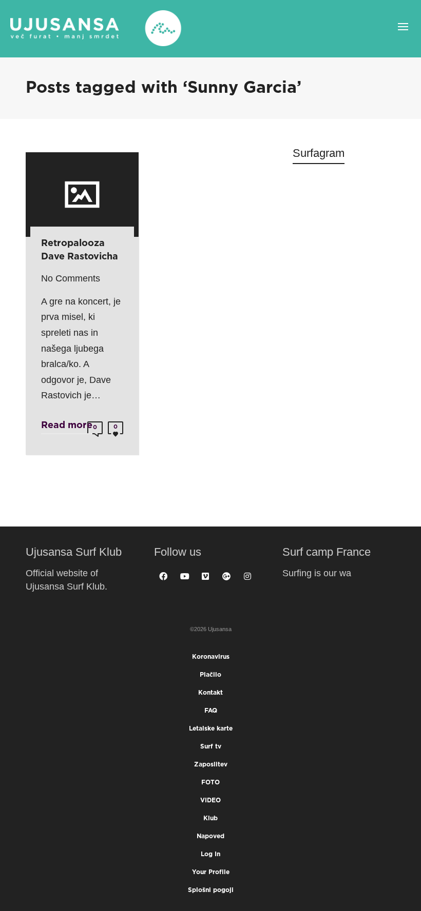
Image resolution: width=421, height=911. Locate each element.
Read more (66, 425)
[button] (13, 897)
